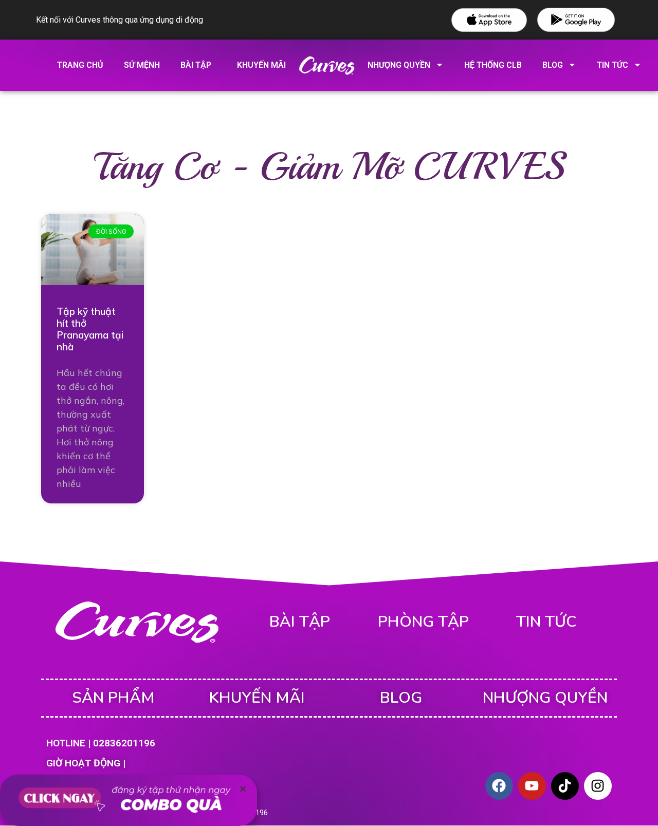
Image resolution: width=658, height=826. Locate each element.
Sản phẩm (113, 697)
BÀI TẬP (299, 621)
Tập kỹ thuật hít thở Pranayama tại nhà (90, 328)
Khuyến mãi (261, 65)
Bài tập (195, 65)
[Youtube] (532, 786)
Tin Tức (612, 65)
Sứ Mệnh (142, 65)
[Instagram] (598, 786)
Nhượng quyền (399, 65)
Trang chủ (80, 65)
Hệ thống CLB (493, 65)
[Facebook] (499, 786)
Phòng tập (423, 621)
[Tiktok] (565, 786)
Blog (552, 65)
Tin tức (546, 621)
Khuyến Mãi (257, 697)
